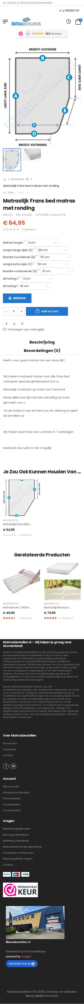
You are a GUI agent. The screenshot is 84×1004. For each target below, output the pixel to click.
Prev (10, 193)
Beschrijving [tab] (42, 342)
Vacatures (9, 749)
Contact (8, 755)
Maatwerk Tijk (20, 179)
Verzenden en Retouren (18, 852)
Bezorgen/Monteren (16, 834)
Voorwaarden (12, 810)
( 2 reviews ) (66, 618)
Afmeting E (11, 279)
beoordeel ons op (19, 963)
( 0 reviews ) (28, 229)
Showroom (10, 743)
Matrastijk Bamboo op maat (62, 607)
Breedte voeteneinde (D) (20, 271)
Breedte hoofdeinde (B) (19, 257)
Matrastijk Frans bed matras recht (25, 524)
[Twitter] (14, 323)
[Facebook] (6, 323)
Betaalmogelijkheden (16, 828)
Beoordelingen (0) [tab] (42, 350)
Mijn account (11, 786)
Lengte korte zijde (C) (18, 264)
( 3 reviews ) (25, 618)
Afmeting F (11, 286)
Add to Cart (49, 311)
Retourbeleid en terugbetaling (22, 846)
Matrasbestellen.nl (18, 942)
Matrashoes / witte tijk (18, 607)
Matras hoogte (13, 243)
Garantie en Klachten (16, 792)
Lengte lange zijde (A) (18, 250)
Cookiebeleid (11, 804)
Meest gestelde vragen (18, 858)
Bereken (19, 298)
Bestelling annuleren (16, 840)
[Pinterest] (22, 323)
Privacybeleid (11, 798)
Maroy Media (35, 996)
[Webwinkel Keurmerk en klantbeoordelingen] (20, 890)
